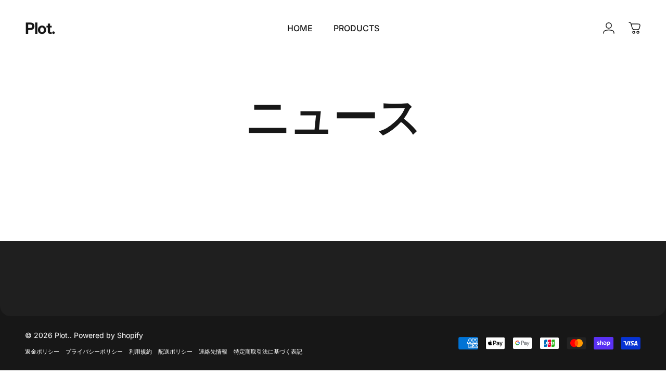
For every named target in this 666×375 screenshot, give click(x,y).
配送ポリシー (175, 351)
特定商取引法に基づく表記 (268, 351)
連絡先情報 (213, 351)
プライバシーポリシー (94, 351)
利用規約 (140, 351)
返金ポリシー (42, 351)
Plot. (40, 28)
